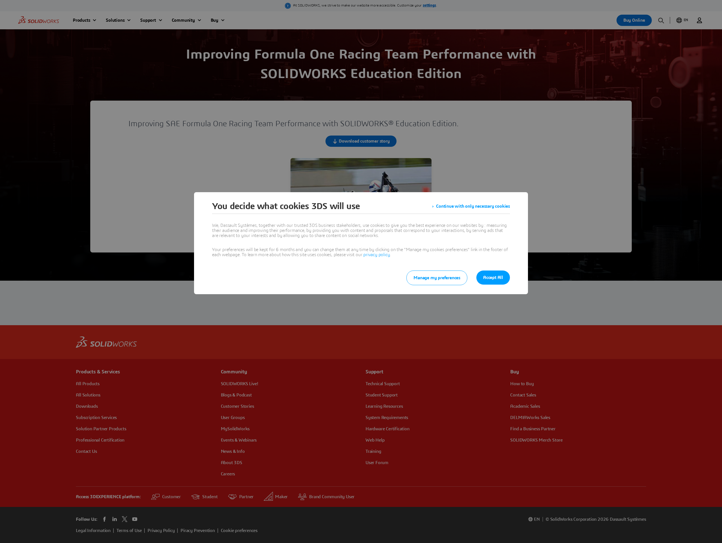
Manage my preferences (436, 278)
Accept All (493, 277)
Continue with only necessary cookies (473, 206)
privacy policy (376, 254)
